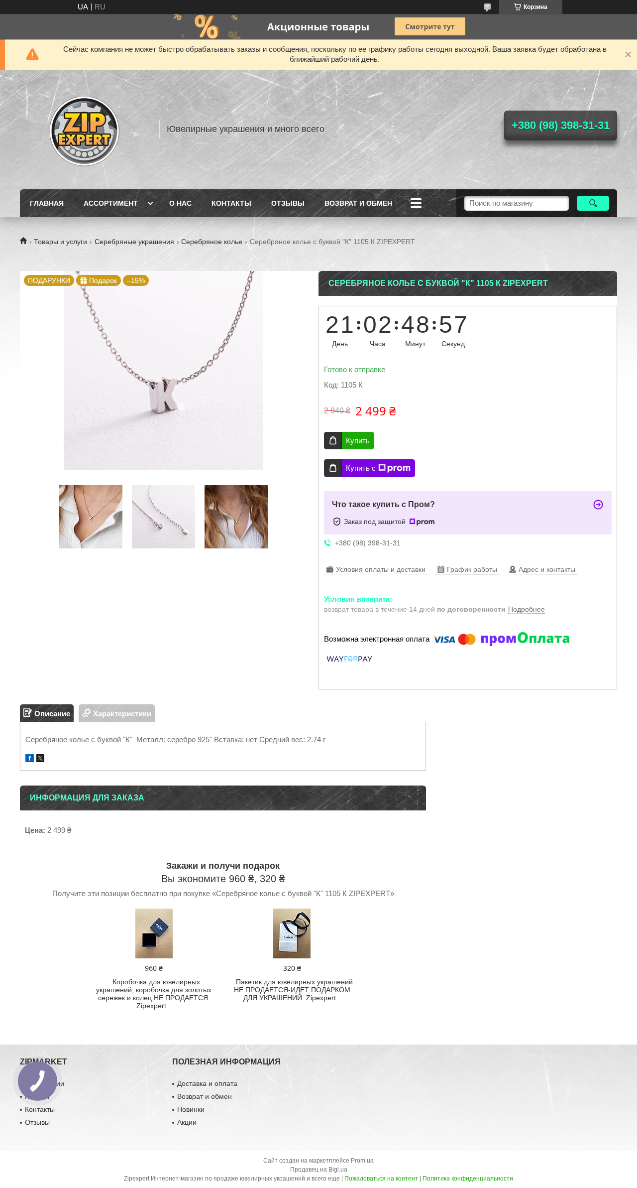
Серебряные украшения (134, 242)
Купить (358, 440)
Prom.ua (362, 1160)
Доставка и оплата (207, 1083)
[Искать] (593, 203)
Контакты (231, 203)
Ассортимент (111, 203)
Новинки (191, 1109)
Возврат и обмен (358, 203)
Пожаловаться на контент (381, 1178)
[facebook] (29, 759)
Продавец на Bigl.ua (318, 1169)
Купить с (361, 468)
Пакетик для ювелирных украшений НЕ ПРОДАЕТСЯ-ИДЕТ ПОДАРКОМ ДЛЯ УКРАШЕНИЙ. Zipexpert (293, 990)
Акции (187, 1122)
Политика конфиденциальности (468, 1178)
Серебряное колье (211, 242)
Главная (47, 203)
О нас (180, 203)
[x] (40, 759)
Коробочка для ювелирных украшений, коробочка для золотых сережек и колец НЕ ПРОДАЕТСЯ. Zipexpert (154, 994)
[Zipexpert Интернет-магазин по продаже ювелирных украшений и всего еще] (84, 129)
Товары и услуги (60, 242)
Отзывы (288, 203)
